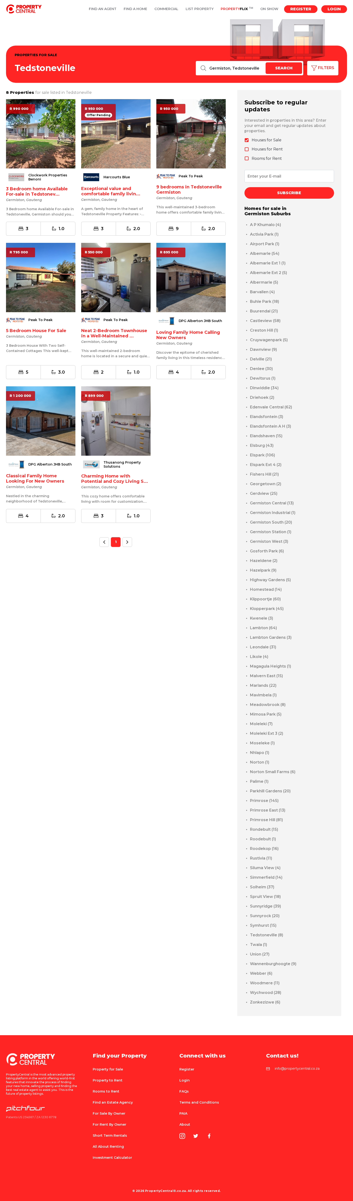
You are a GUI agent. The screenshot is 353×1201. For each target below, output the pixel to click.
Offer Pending (98, 115)
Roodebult (263, 839)
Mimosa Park (265, 714)
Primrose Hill (266, 820)
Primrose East (267, 810)
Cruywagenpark (269, 340)
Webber (261, 973)
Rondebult (264, 829)
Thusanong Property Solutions (122, 464)
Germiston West (269, 541)
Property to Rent (107, 1080)
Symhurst (263, 925)
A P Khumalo (265, 224)
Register (300, 9)
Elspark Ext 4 (265, 464)
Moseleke (262, 743)
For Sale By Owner (109, 1113)
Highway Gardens (270, 580)
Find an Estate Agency (113, 1102)
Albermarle (264, 282)
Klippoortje (265, 599)
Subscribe (289, 193)
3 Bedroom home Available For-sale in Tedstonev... (37, 191)
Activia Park (264, 234)
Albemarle (264, 253)
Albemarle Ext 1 (268, 263)
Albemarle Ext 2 (268, 272)
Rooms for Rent (267, 158)
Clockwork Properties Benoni (47, 177)
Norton (259, 762)
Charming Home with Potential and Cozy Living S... (114, 478)
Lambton (263, 628)
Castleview (265, 320)
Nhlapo (259, 752)
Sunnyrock (265, 916)
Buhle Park (264, 301)
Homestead (266, 589)
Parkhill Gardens (270, 791)
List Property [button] (199, 9)
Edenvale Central (271, 407)
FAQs (184, 1091)
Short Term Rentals (110, 1135)
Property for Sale (108, 1069)
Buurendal (264, 311)
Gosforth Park (267, 551)
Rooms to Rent (106, 1091)
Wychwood (265, 992)
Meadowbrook (268, 704)
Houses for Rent (267, 149)
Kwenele (261, 618)
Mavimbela (263, 695)
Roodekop (264, 848)
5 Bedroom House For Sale (36, 330)
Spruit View (265, 896)
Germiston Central (272, 503)
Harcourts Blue (116, 177)
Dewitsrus (262, 378)
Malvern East (266, 676)
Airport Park (264, 244)
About (184, 1124)
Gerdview (263, 493)
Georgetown (265, 484)
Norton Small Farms (272, 772)
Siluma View (265, 868)
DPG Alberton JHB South (200, 321)
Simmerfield (266, 877)
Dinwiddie (264, 388)
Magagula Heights (270, 666)
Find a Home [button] (135, 9)
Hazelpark (263, 570)
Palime (259, 781)
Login (334, 9)
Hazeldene (263, 560)
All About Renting (108, 1146)
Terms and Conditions (199, 1102)
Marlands (263, 685)
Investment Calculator (112, 1157)
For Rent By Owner (109, 1124)
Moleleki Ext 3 (266, 733)
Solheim (262, 887)
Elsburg (262, 445)
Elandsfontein (266, 416)
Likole (259, 656)
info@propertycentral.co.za (297, 1069)
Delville (261, 359)
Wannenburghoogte (273, 964)
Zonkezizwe (265, 1002)
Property (237, 9)
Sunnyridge (265, 906)
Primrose (264, 800)
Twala (258, 944)
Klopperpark (267, 608)
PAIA (183, 1113)
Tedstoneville (266, 935)
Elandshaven (266, 436)
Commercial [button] (166, 9)
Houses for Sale (266, 140)
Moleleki (261, 724)
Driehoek (262, 397)
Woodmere (265, 983)
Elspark (262, 455)
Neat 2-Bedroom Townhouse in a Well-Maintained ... (114, 333)
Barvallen (262, 292)
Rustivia (261, 858)
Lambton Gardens (271, 637)
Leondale (263, 647)
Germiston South (271, 522)
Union (259, 954)
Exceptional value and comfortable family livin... (110, 191)
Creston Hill (264, 330)
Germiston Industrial (272, 512)
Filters (325, 68)
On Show (269, 9)
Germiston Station (270, 532)
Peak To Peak (191, 176)
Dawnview (263, 349)
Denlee (261, 368)
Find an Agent (102, 9)
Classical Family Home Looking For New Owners (35, 478)
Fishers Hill (264, 474)
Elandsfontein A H (270, 426)
